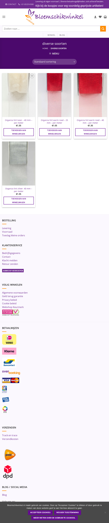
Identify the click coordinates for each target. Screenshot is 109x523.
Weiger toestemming (67, 512)
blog (62, 35)
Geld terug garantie (12, 296)
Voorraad (7, 231)
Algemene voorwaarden (15, 292)
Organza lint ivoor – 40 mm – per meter (18, 121)
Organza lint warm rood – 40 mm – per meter (90, 121)
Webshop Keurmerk (13, 307)
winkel (50, 35)
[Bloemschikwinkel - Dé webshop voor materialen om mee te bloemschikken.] (54, 16)
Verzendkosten (10, 439)
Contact (6, 256)
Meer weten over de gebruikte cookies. (54, 518)
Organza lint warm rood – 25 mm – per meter (54, 121)
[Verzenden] (103, 28)
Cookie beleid (9, 303)
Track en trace (9, 435)
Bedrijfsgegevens (11, 253)
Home (45, 48)
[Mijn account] (95, 17)
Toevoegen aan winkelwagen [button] (18, 132)
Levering (6, 228)
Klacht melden (9, 260)
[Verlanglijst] (100, 17)
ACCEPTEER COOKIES (40, 512)
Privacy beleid (9, 299)
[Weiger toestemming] (105, 513)
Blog (4, 494)
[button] (4, 16)
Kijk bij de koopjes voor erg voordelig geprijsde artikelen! (69, 5)
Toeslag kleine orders (13, 235)
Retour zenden (10, 264)
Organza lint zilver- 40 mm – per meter (18, 190)
